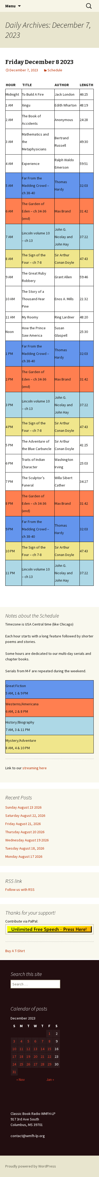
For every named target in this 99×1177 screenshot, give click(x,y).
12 (28, 1048)
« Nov (20, 1079)
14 (42, 1048)
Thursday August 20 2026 (24, 832)
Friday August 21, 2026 (23, 823)
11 (21, 1048)
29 (49, 1064)
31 (14, 1071)
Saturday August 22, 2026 (25, 815)
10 (14, 1048)
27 (35, 1064)
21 (42, 1056)
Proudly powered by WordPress (30, 1166)
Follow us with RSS (20, 889)
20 (35, 1056)
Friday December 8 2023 (39, 62)
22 (49, 1056)
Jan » (50, 1079)
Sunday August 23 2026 (23, 807)
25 (21, 1064)
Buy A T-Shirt (15, 950)
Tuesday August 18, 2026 (24, 848)
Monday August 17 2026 (23, 856)
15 (49, 1048)
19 (28, 1056)
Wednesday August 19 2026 (27, 840)
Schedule (55, 70)
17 (14, 1056)
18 (21, 1056)
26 (28, 1064)
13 (35, 1048)
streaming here (34, 768)
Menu (10, 5)
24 (14, 1064)
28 (42, 1064)
